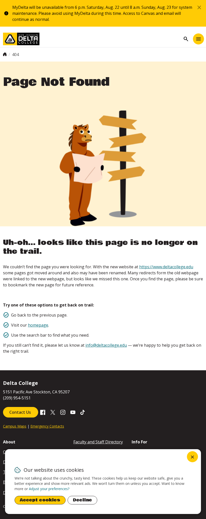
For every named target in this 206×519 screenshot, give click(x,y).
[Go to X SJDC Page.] (52, 411)
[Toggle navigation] (198, 38)
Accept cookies (40, 500)
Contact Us (20, 412)
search (186, 39)
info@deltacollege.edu (106, 345)
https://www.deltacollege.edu (166, 267)
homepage (38, 325)
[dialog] (103, 481)
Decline (82, 500)
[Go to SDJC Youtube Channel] (72, 411)
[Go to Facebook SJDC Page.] (42, 411)
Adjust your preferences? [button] (49, 488)
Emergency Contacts (47, 426)
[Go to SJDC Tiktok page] (82, 411)
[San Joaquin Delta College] (92, 39)
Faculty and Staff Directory (98, 442)
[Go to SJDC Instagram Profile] (62, 411)
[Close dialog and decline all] (192, 456)
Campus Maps (14, 426)
